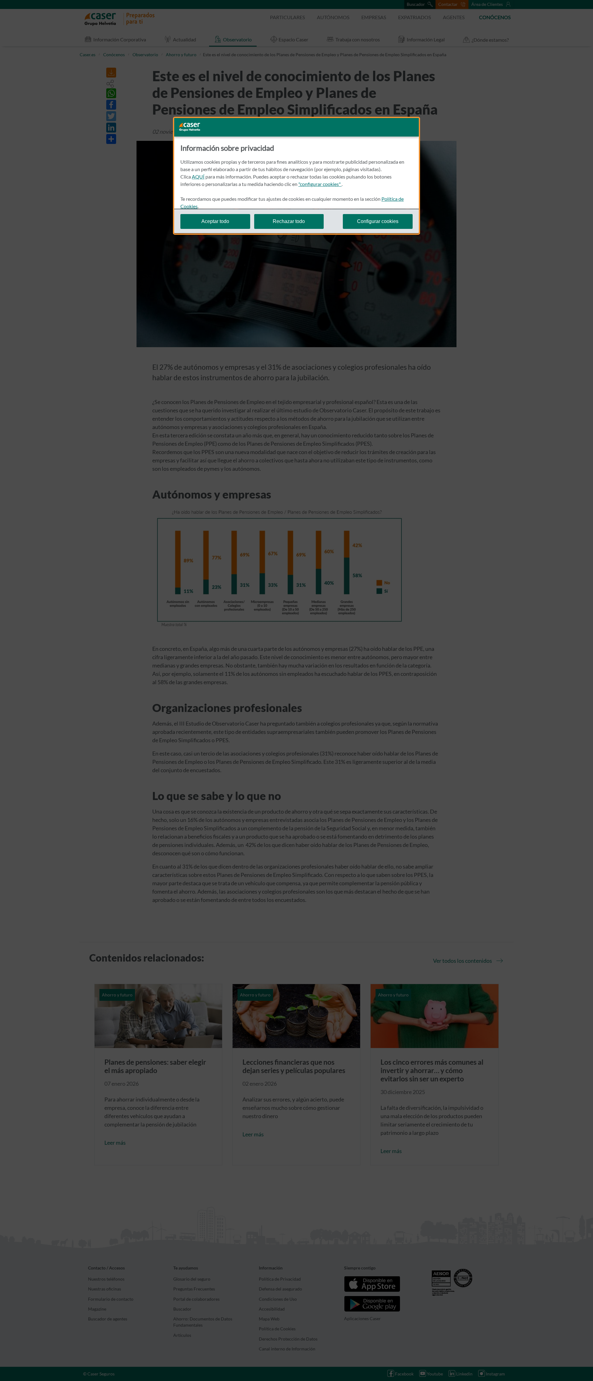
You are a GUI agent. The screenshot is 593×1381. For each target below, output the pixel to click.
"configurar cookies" (320, 184)
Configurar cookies (377, 221)
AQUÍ (198, 176)
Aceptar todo (215, 221)
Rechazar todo (289, 221)
